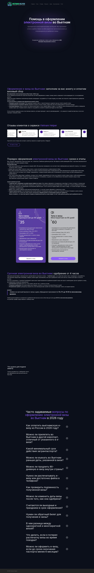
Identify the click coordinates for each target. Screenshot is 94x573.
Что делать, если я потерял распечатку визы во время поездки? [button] (41, 537)
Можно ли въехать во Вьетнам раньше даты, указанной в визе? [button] (44, 459)
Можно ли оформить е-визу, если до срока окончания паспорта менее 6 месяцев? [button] (42, 549)
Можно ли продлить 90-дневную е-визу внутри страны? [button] (44, 468)
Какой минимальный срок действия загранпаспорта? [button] (41, 450)
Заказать (82, 312)
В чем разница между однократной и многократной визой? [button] (43, 526)
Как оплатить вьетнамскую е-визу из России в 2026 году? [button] (43, 426)
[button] (39, 40)
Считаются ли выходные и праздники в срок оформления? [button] (44, 506)
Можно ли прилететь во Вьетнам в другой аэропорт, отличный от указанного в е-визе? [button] (42, 438)
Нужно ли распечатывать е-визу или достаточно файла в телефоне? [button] (43, 478)
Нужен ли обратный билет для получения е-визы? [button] (43, 515)
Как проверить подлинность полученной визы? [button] (42, 488)
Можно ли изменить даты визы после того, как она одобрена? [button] (44, 497)
